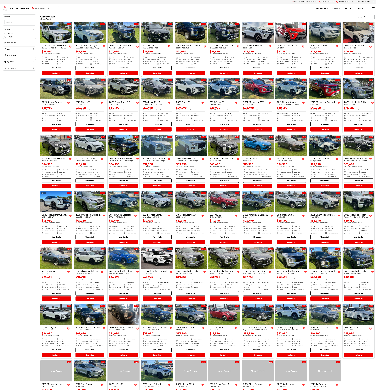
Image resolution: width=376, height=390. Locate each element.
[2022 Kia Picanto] (291, 370)
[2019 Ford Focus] (90, 370)
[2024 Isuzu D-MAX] (325, 145)
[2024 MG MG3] (258, 145)
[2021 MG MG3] (224, 314)
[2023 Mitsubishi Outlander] (157, 314)
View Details (56, 68)
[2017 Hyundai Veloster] (123, 201)
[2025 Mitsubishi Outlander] (123, 32)
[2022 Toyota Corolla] (90, 145)
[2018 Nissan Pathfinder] (90, 258)
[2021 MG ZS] (224, 201)
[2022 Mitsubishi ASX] (258, 88)
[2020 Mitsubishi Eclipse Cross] (258, 201)
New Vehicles (321, 8)
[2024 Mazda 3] (291, 145)
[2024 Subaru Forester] (56, 88)
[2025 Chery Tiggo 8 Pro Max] (123, 88)
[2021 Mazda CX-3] (56, 258)
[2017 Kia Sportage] (325, 370)
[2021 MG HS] (157, 32)
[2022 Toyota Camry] (157, 201)
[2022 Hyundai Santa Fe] (258, 314)
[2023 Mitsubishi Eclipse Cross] (123, 258)
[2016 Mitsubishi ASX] (191, 201)
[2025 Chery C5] (90, 88)
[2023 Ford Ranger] (291, 314)
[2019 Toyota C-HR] (191, 314)
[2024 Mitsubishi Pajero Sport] (56, 32)
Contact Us (56, 73)
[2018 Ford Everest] (325, 32)
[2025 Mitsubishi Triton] (157, 145)
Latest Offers (348, 8)
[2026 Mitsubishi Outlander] (291, 258)
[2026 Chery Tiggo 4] (224, 370)
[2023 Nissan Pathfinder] (359, 145)
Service (360, 8)
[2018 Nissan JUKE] (325, 314)
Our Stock (334, 8)
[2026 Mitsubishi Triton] (359, 201)
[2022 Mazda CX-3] (191, 370)
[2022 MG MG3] (359, 314)
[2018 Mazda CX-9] (291, 201)
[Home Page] (4, 8)
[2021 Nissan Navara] (291, 88)
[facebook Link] (373, 2)
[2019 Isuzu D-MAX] (157, 370)
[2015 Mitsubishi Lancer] (56, 370)
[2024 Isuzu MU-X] (157, 88)
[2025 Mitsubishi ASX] (258, 32)
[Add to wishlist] (70, 46)
